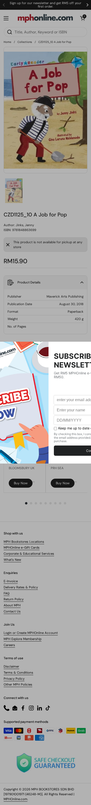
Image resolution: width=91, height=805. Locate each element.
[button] (82, 18)
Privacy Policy (14, 679)
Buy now (21, 483)
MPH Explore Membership (22, 639)
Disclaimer (11, 666)
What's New (12, 560)
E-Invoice (11, 581)
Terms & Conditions (18, 672)
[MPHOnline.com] (45, 18)
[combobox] (45, 32)
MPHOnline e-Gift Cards (22, 547)
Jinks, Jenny (25, 225)
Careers (9, 645)
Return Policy (14, 599)
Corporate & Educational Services (29, 554)
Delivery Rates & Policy (21, 587)
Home (7, 42)
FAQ (6, 593)
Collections (24, 42)
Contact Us (12, 611)
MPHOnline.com (15, 799)
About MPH (12, 605)
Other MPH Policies (18, 684)
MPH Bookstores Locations (24, 542)
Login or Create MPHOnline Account (31, 633)
